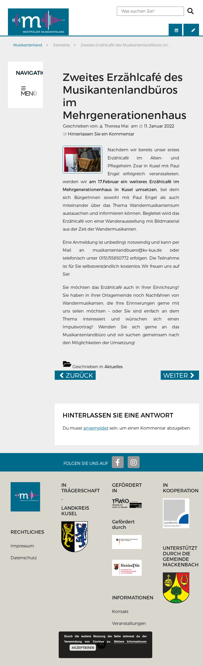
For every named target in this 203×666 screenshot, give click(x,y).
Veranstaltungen (129, 623)
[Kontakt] (191, 30)
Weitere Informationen (130, 641)
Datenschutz (24, 557)
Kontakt (120, 611)
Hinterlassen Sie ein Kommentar (101, 133)
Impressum (22, 545)
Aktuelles (113, 366)
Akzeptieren (83, 647)
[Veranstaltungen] (175, 30)
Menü (28, 93)
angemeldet (95, 427)
